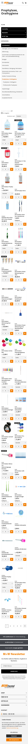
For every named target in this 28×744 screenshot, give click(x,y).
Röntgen (4, 59)
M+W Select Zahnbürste (18, 242)
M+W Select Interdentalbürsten (20, 381)
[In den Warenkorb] (11, 143)
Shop (3, 693)
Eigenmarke (5, 705)
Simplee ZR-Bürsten (20, 549)
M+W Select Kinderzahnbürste (7, 242)
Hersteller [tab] (5, 29)
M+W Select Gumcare (5, 163)
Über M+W (4, 697)
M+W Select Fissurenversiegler (7, 298)
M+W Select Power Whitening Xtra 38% (20, 273)
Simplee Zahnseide (20, 525)
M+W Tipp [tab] (5, 36)
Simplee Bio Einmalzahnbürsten (7, 553)
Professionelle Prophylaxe (10, 85)
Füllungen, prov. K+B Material (10, 48)
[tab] (14, 693)
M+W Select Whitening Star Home (6, 323)
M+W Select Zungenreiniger (19, 495)
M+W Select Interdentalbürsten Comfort (7, 380)
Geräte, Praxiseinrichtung (9, 76)
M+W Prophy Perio (20, 190)
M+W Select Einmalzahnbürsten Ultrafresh (20, 609)
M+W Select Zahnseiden (18, 409)
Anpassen (14, 736)
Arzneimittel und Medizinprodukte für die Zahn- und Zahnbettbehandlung (13, 55)
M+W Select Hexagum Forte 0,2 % (20, 134)
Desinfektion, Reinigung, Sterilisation (12, 68)
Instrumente (5, 65)
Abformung (5, 51)
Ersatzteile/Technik (7, 98)
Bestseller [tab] (5, 32)
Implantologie (5, 89)
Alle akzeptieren (14, 740)
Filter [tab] (3, 24)
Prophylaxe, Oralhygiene (9, 79)
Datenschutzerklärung (12, 728)
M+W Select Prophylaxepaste (7, 270)
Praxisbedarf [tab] (6, 45)
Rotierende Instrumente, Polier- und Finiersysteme (11, 72)
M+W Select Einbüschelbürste (7, 495)
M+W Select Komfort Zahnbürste (20, 215)
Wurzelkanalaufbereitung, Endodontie (12, 92)
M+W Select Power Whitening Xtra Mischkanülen (20, 326)
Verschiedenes (6, 95)
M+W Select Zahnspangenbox (20, 351)
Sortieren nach (11, 116)
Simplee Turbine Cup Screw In (6, 610)
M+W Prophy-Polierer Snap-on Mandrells (20, 584)
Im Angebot (6, 113)
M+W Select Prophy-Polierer (19, 436)
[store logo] (8, 3)
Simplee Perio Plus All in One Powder (7, 218)
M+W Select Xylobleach (18, 298)
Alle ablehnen (14, 732)
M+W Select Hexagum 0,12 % (7, 134)
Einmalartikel (5, 62)
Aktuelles (4, 701)
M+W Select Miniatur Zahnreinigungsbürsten (7, 466)
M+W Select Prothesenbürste (7, 522)
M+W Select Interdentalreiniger (7, 409)
